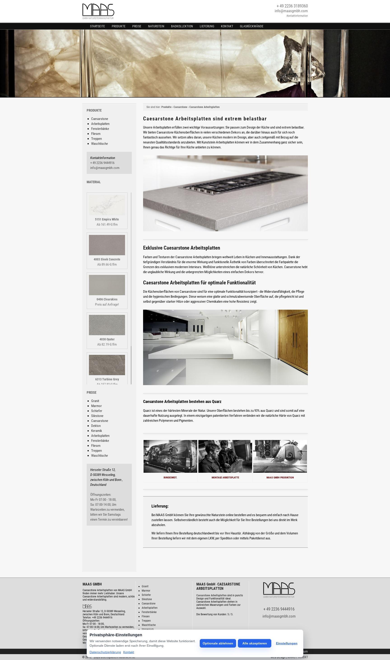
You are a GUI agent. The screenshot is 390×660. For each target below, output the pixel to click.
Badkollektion (182, 26)
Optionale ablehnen (218, 643)
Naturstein (156, 26)
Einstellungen (286, 643)
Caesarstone (99, 119)
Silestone (97, 416)
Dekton (96, 426)
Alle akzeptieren (254, 643)
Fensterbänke (100, 129)
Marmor (96, 406)
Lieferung (207, 26)
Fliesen (95, 134)
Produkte (118, 26)
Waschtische (99, 144)
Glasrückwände (251, 26)
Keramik (96, 431)
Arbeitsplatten (100, 124)
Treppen (96, 139)
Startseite (97, 26)
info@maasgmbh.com (291, 11)
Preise (136, 26)
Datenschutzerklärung (105, 652)
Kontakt (227, 26)
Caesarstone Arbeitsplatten (204, 107)
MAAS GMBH (92, 584)
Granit (95, 401)
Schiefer (96, 411)
